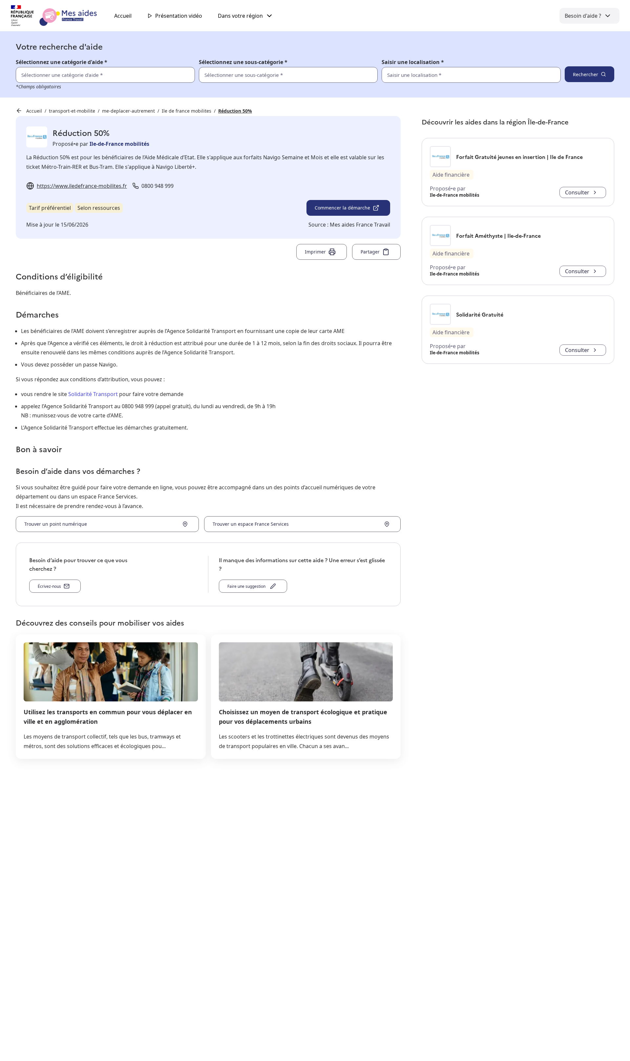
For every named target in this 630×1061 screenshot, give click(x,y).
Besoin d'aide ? (583, 15)
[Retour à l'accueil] (59, 16)
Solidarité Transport (93, 394)
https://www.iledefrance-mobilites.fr (82, 185)
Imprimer (315, 252)
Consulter (577, 192)
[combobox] (456, 74)
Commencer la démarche (342, 208)
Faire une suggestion (247, 586)
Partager (370, 252)
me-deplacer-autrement (128, 111)
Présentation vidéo (178, 15)
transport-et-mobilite (72, 111)
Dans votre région (240, 15)
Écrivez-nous (49, 586)
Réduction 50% (235, 111)
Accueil (123, 15)
